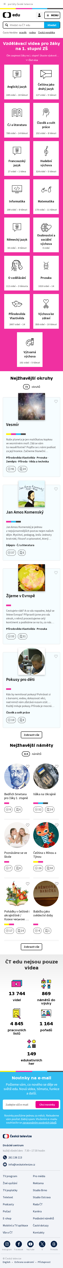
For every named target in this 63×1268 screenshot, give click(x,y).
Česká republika (46, 32)
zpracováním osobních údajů (39, 1122)
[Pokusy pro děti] (31, 690)
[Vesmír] (31, 437)
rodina (32, 32)
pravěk (23, 32)
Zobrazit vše (31, 735)
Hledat (52, 25)
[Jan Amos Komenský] (31, 522)
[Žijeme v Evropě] (31, 606)
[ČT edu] (11, 16)
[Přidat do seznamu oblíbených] (56, 401)
